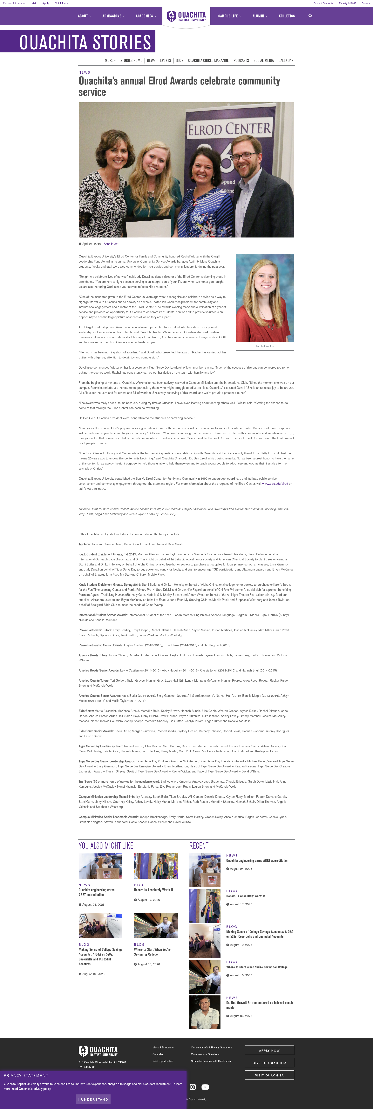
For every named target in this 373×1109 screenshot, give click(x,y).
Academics (144, 16)
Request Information (14, 3)
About (83, 16)
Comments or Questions (205, 1054)
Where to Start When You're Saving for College (257, 967)
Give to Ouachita (270, 1063)
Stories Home (131, 60)
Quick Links (61, 3)
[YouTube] (205, 1088)
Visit (34, 3)
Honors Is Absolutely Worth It (153, 890)
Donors (366, 3)
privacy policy (42, 1089)
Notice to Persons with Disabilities (211, 1061)
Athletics (287, 16)
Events (165, 60)
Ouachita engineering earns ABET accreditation (257, 860)
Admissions (112, 16)
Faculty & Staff (347, 3)
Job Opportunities (163, 1061)
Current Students (323, 3)
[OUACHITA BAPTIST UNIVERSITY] (186, 18)
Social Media (264, 60)
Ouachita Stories (85, 42)
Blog (179, 60)
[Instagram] (192, 1088)
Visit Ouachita (269, 1075)
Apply (45, 3)
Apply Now (269, 1050)
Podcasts (241, 60)
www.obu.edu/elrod (275, 483)
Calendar (286, 60)
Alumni (258, 16)
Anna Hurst (111, 244)
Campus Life (228, 16)
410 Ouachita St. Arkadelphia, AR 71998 (102, 1062)
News (151, 60)
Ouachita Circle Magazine (208, 60)
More (109, 60)
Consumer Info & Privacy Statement (211, 1047)
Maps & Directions (163, 1047)
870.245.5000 (87, 1067)
